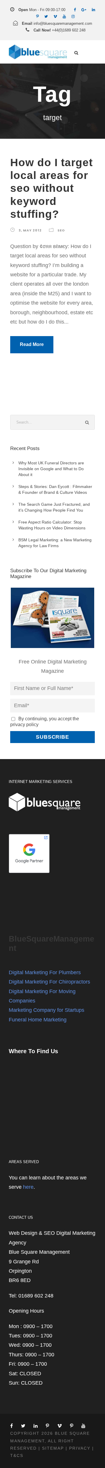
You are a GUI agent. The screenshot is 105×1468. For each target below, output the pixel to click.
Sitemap (53, 1448)
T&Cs (16, 1455)
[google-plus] (83, 10)
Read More (32, 344)
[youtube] (64, 16)
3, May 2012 (30, 230)
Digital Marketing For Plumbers (45, 972)
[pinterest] (37, 16)
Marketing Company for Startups (46, 1010)
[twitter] (46, 16)
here (28, 1187)
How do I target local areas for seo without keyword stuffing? (51, 188)
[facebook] (75, 10)
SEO (61, 230)
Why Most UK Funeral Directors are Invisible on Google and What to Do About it (51, 469)
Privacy (79, 1448)
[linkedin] (93, 10)
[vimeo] (55, 16)
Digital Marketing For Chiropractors (49, 982)
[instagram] (73, 16)
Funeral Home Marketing (37, 1020)
